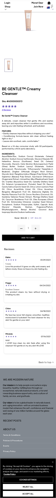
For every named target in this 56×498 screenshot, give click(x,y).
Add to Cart (28, 238)
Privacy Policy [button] (9, 451)
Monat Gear (37, 2)
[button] (49, 3)
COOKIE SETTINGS (28, 479)
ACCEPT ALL (27, 494)
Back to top (45, 362)
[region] (28, 478)
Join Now (38, 6)
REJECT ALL (28, 487)
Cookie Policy (10, 474)
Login (7, 2)
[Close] (53, 462)
